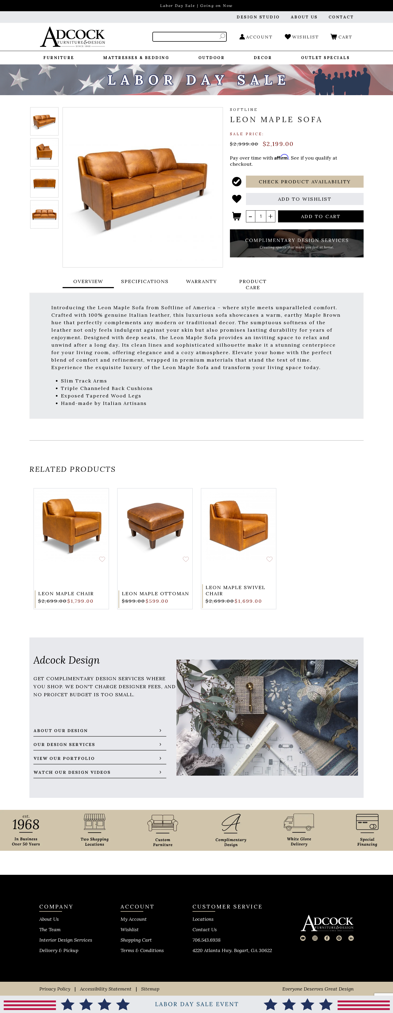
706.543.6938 (206, 940)
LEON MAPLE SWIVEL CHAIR (235, 590)
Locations (203, 919)
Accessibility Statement (106, 989)
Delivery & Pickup (58, 950)
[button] (305, 182)
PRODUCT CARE (253, 284)
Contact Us (204, 929)
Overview (88, 281)
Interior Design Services (65, 940)
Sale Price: (247, 133)
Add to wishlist (102, 559)
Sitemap (150, 989)
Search (222, 36)
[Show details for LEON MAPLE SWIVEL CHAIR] (238, 525)
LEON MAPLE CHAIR (66, 593)
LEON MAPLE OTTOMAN (155, 593)
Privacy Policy (54, 989)
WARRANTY (201, 281)
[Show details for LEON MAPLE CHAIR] (71, 525)
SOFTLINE (244, 109)
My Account (134, 919)
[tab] (88, 284)
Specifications (145, 281)
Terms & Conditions (142, 950)
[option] (71, 548)
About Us (49, 919)
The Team (50, 929)
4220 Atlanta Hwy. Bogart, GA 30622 (232, 950)
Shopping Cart (136, 940)
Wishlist (130, 929)
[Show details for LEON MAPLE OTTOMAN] (154, 525)
